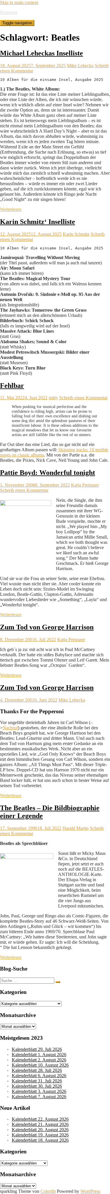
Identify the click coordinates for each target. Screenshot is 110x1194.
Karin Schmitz (76, 234)
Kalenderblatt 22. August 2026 (40, 1119)
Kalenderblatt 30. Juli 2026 (37, 1086)
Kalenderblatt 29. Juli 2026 (37, 1049)
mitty (53, 397)
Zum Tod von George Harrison (47, 627)
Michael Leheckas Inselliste (41, 53)
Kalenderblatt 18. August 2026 (40, 1140)
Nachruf (10, 727)
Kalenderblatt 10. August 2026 (40, 1065)
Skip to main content (19, 2)
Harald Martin (75, 828)
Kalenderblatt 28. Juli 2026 (37, 1070)
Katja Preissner (85, 485)
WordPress (90, 1191)
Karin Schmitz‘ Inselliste (37, 221)
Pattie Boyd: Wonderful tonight (47, 472)
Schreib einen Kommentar (83, 397)
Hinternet (8, 12)
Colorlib (48, 1191)
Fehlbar (12, 385)
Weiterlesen (10, 209)
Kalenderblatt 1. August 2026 (39, 1054)
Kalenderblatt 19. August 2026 (40, 1134)
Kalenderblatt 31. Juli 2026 (37, 1080)
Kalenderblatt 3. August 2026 (39, 1091)
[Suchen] (57, 982)
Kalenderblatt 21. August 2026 (40, 1124)
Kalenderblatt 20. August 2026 (40, 1129)
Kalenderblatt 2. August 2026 (39, 1059)
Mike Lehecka (80, 65)
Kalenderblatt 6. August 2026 (39, 1075)
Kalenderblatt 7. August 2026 (39, 1096)
